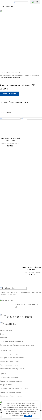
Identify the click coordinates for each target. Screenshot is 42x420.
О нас (2, 334)
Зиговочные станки (31, 75)
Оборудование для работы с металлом (14, 388)
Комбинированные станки (9, 361)
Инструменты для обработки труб (12, 357)
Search (39, 6)
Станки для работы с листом (10, 392)
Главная (3, 73)
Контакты (3, 338)
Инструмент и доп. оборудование (12, 354)
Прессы (3, 374)
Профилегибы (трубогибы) (9, 377)
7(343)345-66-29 (13, 317)
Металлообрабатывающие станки (11, 75)
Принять (28, 415)
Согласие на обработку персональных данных (17, 345)
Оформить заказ (9, 94)
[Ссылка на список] (21, 324)
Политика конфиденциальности (11, 341)
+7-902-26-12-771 (26, 317)
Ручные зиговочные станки (10, 77)
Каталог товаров (13, 73)
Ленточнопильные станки (9, 365)
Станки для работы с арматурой (11, 381)
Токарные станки (6, 385)
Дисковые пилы (5, 350)
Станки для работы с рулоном (11, 396)
